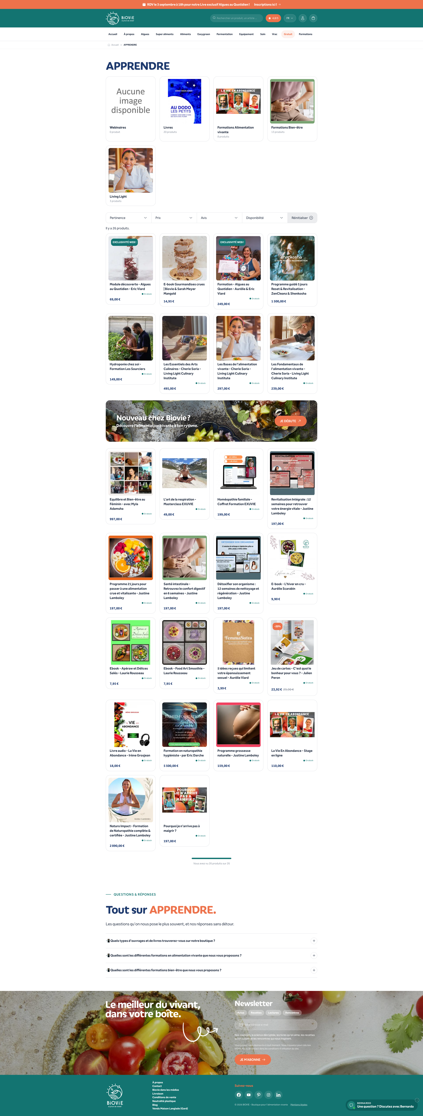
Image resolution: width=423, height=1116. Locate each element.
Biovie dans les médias (165, 1090)
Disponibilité (255, 218)
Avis (204, 218)
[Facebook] (239, 1095)
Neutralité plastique (164, 1101)
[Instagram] (268, 1095)
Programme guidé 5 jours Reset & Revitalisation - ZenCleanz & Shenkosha (289, 288)
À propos (157, 1082)
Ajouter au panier (129, 275)
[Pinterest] (258, 1095)
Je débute (288, 421)
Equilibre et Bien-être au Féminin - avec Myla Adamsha (127, 504)
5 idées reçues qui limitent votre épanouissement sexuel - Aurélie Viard (236, 673)
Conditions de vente (164, 1097)
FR (288, 18)
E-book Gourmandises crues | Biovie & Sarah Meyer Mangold (184, 288)
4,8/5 (275, 18)
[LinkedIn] (278, 1095)
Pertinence (117, 218)
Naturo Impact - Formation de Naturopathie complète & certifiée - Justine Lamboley (130, 830)
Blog (155, 1105)
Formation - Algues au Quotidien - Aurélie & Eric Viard (235, 288)
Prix (158, 218)
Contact (157, 1086)
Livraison (157, 1094)
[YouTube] (249, 1095)
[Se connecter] (303, 18)
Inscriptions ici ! (265, 4)
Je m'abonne (250, 1060)
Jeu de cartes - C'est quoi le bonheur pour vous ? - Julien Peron (291, 673)
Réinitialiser (300, 218)
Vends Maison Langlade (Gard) (170, 1109)
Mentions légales (298, 1104)
